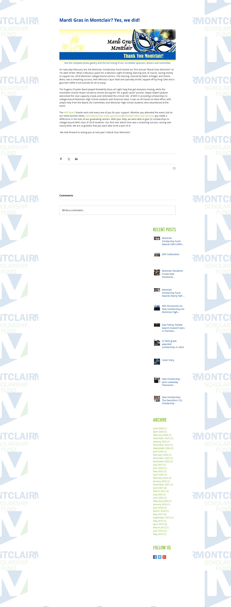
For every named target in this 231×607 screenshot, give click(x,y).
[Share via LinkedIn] (76, 158)
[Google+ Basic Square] (164, 557)
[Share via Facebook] (60, 158)
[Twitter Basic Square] (159, 557)
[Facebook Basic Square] (155, 557)
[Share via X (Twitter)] (68, 158)
